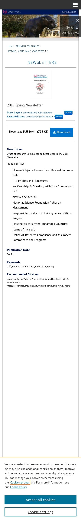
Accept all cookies (40, 499)
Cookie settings (20, 482)
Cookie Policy (18, 487)
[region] (40, 489)
